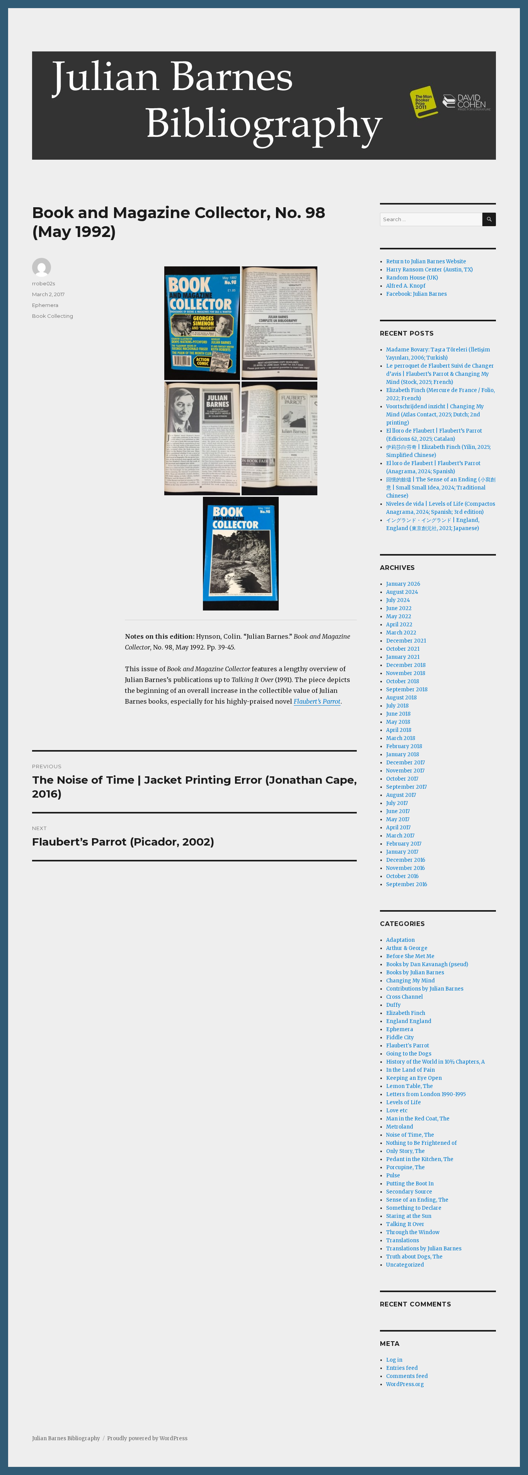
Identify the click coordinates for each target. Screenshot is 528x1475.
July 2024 (398, 600)
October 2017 (402, 779)
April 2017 (398, 827)
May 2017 (397, 819)
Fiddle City (400, 1037)
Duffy (393, 1005)
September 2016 (406, 884)
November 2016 (405, 868)
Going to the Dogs (408, 1053)
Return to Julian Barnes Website (426, 261)
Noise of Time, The (410, 1135)
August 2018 (401, 697)
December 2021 (406, 641)
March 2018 (400, 738)
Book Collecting (52, 316)
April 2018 (398, 730)
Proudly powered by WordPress (147, 1438)
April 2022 (399, 624)
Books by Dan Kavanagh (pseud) (427, 964)
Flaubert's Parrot (407, 1045)
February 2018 (404, 746)
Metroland (399, 1127)
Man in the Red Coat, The (418, 1118)
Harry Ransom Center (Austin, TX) (429, 269)
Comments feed (407, 1376)
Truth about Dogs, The (414, 1256)
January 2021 (402, 657)
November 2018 (405, 673)
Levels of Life (403, 1102)
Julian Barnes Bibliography (66, 1438)
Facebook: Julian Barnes (416, 294)
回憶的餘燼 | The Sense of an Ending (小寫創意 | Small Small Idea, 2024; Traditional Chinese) (441, 487)
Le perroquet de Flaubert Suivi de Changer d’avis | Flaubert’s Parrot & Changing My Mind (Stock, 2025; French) (440, 374)
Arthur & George (407, 948)
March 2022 (401, 632)
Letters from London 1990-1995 (426, 1094)
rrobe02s (43, 283)
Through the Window (412, 1232)
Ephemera (45, 305)
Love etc (396, 1110)
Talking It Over (405, 1224)
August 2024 (402, 592)
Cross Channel (404, 997)
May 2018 (398, 722)
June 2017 (398, 811)
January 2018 (402, 754)
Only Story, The (405, 1151)
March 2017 (400, 835)
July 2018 (397, 706)
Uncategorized (405, 1265)
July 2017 (397, 803)
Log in (394, 1360)
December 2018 (406, 665)
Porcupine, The (405, 1167)
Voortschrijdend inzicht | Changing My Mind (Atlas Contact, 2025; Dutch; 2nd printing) (435, 414)
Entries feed (402, 1368)
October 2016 (402, 876)
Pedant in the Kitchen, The (419, 1159)
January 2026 (403, 584)
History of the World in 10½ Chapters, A (435, 1062)
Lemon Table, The (409, 1086)
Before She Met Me (410, 956)
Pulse (393, 1175)
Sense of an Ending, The (417, 1200)
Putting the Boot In (410, 1183)
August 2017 (401, 795)
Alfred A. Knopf (406, 286)
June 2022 (399, 608)
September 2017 (406, 787)
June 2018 (398, 714)
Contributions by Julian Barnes (424, 989)
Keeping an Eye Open (414, 1078)
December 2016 (405, 860)
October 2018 (402, 681)
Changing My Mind (410, 980)
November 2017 (405, 770)
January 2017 (402, 852)
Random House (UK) (412, 278)
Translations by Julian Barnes (424, 1248)
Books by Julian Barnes (415, 972)
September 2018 (407, 689)
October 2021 (402, 649)
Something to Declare (413, 1208)
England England (408, 1021)
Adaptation (400, 940)
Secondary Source (409, 1192)
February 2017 (403, 844)
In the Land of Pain (410, 1070)
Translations (402, 1240)
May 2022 (398, 616)
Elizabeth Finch (405, 1013)
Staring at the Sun (408, 1216)
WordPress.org (405, 1384)
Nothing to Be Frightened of (421, 1143)
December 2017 (405, 762)
